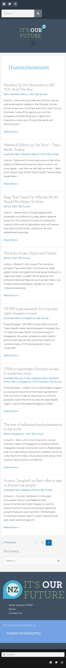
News (24, 94)
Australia (9, 154)
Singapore (29, 318)
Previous (8, 542)
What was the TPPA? (21, 605)
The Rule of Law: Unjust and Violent (30, 253)
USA (31, 94)
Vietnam (44, 381)
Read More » (11, 131)
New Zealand (12, 94)
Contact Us (15, 613)
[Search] (38, 13)
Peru (14, 381)
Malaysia (36, 378)
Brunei (19, 378)
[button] (33, 43)
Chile (27, 378)
